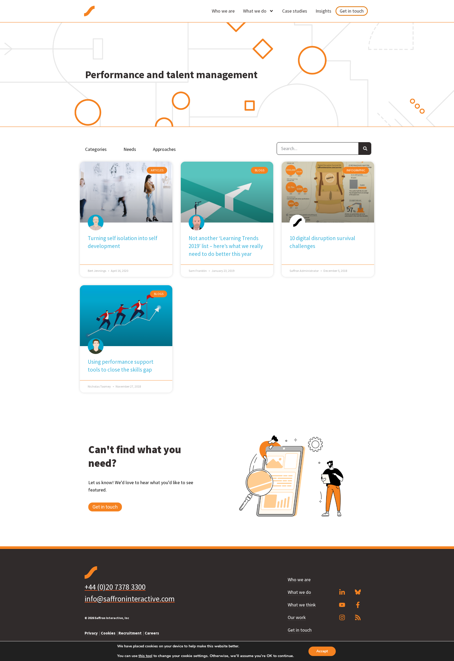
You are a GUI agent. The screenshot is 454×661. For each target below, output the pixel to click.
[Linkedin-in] (342, 592)
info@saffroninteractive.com (130, 599)
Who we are (223, 11)
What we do (254, 11)
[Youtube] (342, 605)
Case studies (294, 11)
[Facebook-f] (358, 605)
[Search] (364, 148)
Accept (322, 651)
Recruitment (130, 633)
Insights (323, 11)
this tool (145, 656)
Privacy (92, 633)
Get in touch (352, 11)
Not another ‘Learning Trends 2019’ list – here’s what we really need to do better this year (226, 246)
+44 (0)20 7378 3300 (115, 587)
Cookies (108, 633)
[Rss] (358, 617)
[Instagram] (342, 617)
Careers (152, 633)
